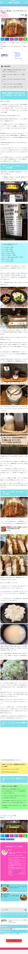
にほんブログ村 (18, 58)
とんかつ (10, 815)
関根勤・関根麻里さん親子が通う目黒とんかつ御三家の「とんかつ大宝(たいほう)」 (13, 70)
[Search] (25, 909)
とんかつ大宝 (3, 815)
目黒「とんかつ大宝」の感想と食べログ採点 (12, 86)
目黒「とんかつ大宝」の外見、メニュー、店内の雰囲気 (13, 75)
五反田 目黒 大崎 (10, 839)
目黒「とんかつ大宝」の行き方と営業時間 (12, 84)
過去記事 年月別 (4, 928)
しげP (22, 15)
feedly (14, 827)
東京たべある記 (14, 2)
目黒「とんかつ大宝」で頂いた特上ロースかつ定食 (13, 80)
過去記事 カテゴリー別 (5, 933)
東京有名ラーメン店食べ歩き (17, 870)
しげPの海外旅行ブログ (13, 940)
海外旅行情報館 (15, 873)
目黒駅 (14, 815)
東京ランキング (4, 56)
